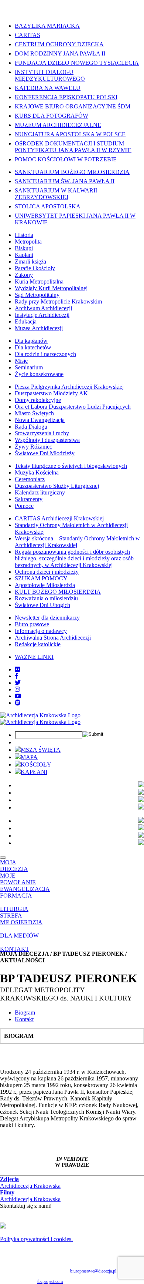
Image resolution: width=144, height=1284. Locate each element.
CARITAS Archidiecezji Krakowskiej (59, 518)
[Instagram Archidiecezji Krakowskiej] (17, 689)
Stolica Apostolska (47, 206)
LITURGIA (14, 909)
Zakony (24, 275)
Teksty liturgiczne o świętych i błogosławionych (71, 466)
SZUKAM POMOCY (41, 578)
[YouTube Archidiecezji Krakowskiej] (18, 696)
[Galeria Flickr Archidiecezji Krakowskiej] (17, 669)
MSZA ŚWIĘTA (41, 750)
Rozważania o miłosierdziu (46, 598)
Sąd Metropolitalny (37, 295)
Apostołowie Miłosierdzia (45, 585)
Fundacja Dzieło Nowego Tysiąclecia (77, 63)
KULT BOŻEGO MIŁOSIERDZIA (58, 592)
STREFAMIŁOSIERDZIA (21, 918)
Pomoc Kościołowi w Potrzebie (66, 159)
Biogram (25, 1012)
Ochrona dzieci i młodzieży (47, 572)
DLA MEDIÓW (19, 935)
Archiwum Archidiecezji (43, 308)
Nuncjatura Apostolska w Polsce (70, 134)
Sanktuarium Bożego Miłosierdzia (72, 172)
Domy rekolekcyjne (38, 400)
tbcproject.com (50, 1281)
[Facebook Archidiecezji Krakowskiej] (16, 676)
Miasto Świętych (34, 413)
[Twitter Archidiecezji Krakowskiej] (18, 683)
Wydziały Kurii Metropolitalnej (51, 288)
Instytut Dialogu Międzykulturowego (50, 75)
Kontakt (24, 1019)
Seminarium (29, 367)
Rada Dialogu (31, 426)
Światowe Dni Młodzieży (45, 453)
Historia (24, 235)
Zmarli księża (30, 261)
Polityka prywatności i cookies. (36, 1239)
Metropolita (28, 241)
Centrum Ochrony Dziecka (59, 44)
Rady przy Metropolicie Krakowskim (58, 301)
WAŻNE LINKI (34, 657)
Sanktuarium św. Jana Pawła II (64, 181)
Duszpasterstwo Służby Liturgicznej (57, 486)
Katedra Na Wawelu (47, 88)
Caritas (27, 35)
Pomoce (24, 506)
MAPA (29, 757)
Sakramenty (28, 499)
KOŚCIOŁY (36, 764)
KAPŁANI (34, 772)
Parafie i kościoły (35, 268)
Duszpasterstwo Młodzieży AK (51, 393)
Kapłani (24, 255)
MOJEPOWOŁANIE (18, 878)
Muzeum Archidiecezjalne (58, 125)
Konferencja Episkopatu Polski (66, 97)
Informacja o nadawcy (41, 631)
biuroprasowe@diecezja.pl (93, 1271)
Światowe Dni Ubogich (42, 605)
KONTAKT (14, 949)
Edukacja (26, 321)
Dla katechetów (33, 347)
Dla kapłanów (31, 341)
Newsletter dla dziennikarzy (47, 617)
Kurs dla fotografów (51, 116)
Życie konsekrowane (39, 374)
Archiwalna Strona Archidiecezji (53, 637)
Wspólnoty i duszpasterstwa (47, 440)
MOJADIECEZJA (14, 865)
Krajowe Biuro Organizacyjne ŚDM (72, 106)
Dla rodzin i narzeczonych (45, 354)
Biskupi (24, 248)
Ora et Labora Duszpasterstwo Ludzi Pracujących (73, 406)
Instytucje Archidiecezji (42, 315)
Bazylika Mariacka (47, 26)
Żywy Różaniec (33, 446)
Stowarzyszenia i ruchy (42, 433)
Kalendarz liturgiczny (40, 492)
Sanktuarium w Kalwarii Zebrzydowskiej (56, 193)
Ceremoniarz (30, 479)
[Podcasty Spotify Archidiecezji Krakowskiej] (18, 703)
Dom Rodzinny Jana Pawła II (60, 53)
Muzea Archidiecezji (39, 328)
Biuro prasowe (32, 624)
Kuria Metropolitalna (39, 281)
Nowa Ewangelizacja (40, 420)
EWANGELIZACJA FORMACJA (25, 892)
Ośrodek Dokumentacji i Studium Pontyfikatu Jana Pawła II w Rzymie (73, 146)
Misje (21, 361)
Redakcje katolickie (38, 644)
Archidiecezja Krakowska (30, 1182)
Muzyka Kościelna (37, 472)
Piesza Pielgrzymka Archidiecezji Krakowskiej (69, 386)
